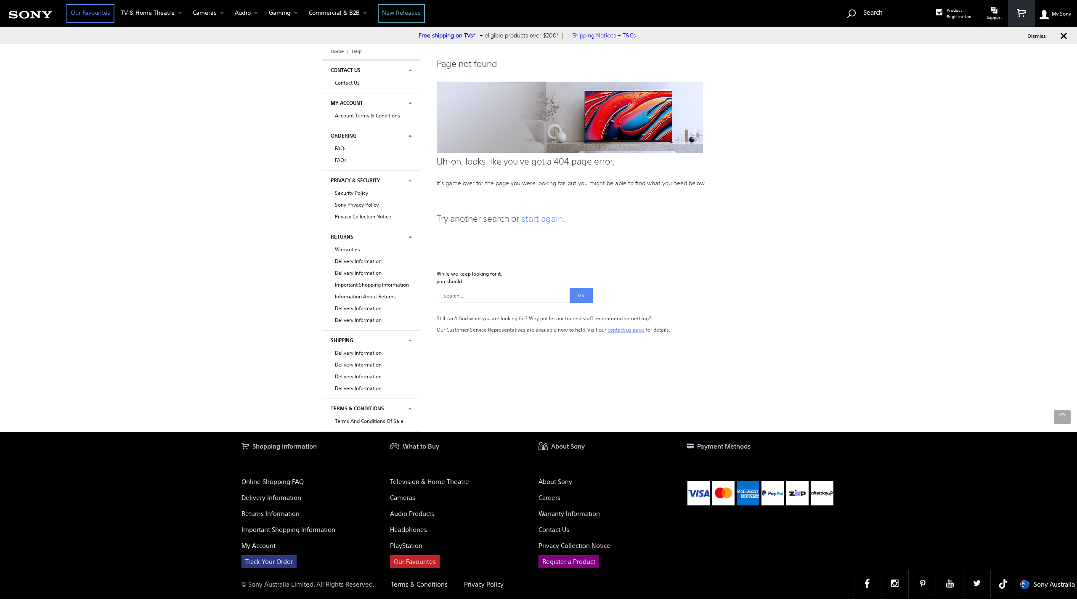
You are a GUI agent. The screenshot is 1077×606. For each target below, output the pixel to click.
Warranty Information (569, 514)
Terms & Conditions (419, 584)
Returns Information (270, 514)
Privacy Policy (484, 584)
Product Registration (959, 13)
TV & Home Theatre (148, 12)
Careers (549, 498)
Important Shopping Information (372, 284)
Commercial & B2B (334, 12)
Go (581, 295)
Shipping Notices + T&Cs (604, 35)
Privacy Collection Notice (363, 216)
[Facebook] (867, 584)
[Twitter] (976, 584)
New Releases (401, 12)
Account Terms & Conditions (367, 115)
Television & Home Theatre (429, 482)
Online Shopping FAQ (272, 482)
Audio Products (412, 514)
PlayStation (406, 546)
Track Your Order (269, 562)
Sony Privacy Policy (357, 204)
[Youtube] (949, 584)
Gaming (280, 12)
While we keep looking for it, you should (469, 277)
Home (338, 51)
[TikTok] (1004, 584)
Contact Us (347, 82)
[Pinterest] (922, 584)
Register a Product (568, 562)
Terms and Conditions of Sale (369, 421)
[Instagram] (894, 584)
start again (542, 218)
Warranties (347, 249)
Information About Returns (365, 296)
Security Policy (351, 193)
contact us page (626, 329)
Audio (243, 12)
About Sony (555, 482)
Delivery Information (358, 261)
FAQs (341, 148)
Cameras (205, 12)
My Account (258, 546)
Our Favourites (90, 12)
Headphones (408, 530)
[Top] (1062, 417)
